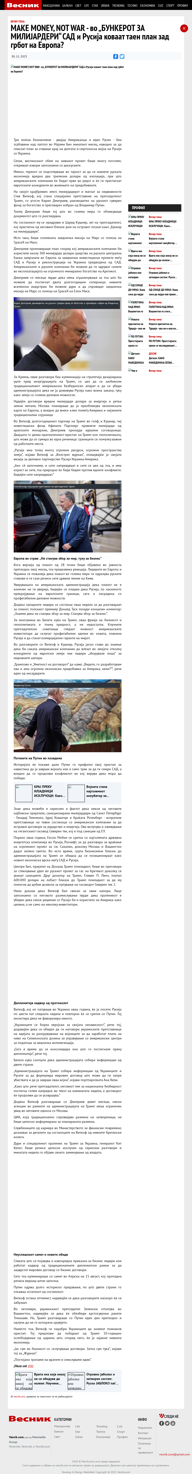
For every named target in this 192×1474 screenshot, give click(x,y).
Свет (78, 5)
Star (95, 5)
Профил (182, 5)
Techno (132, 5)
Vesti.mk (26, 1446)
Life (86, 5)
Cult (160, 5)
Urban (105, 5)
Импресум (144, 1438)
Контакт (143, 1433)
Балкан (67, 5)
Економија (147, 5)
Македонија (51, 5)
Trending (118, 5)
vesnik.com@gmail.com (174, 1454)
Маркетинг (145, 1428)
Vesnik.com (16, 1437)
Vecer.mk (14, 1446)
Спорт (170, 5)
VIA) (30, 1366)
